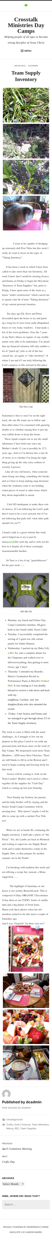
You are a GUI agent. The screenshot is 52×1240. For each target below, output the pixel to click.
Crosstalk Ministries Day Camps (26, 25)
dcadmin (33, 66)
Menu (27, 50)
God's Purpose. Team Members (31, 1124)
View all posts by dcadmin (16, 1107)
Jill (38, 624)
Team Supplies (28, 1128)
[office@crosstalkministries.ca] (26, 6)
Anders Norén (34, 1232)
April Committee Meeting (17, 1146)
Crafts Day (8, 1159)
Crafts (9, 1124)
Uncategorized (14, 1119)
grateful (11, 541)
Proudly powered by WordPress (21, 1227)
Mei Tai (14, 653)
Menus (9, 1128)
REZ (17, 1128)
